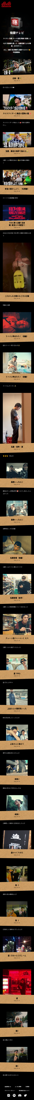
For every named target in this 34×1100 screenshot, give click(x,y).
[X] (25, 1095)
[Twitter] (8, 1095)
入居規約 (27, 1086)
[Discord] (20, 1095)
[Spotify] (14, 1095)
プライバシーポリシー (10, 1090)
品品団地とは (8, 1086)
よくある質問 (18, 1086)
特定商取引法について (24, 1090)
